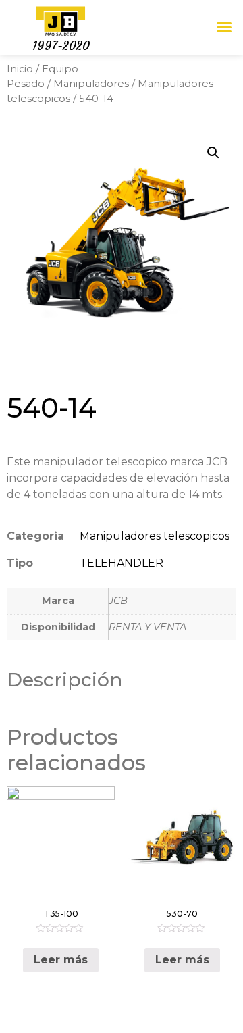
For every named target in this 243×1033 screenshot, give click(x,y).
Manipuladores (91, 84)
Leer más (61, 959)
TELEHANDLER (121, 563)
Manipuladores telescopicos (155, 536)
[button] (224, 27)
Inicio (20, 69)
